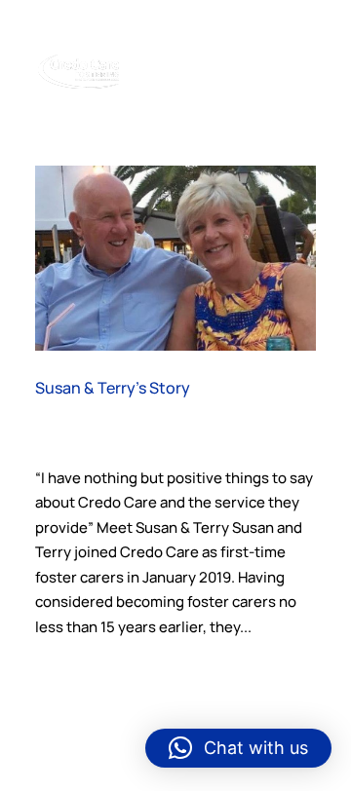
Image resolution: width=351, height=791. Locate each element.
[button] (238, 748)
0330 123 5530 (177, 16)
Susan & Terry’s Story (112, 387)
